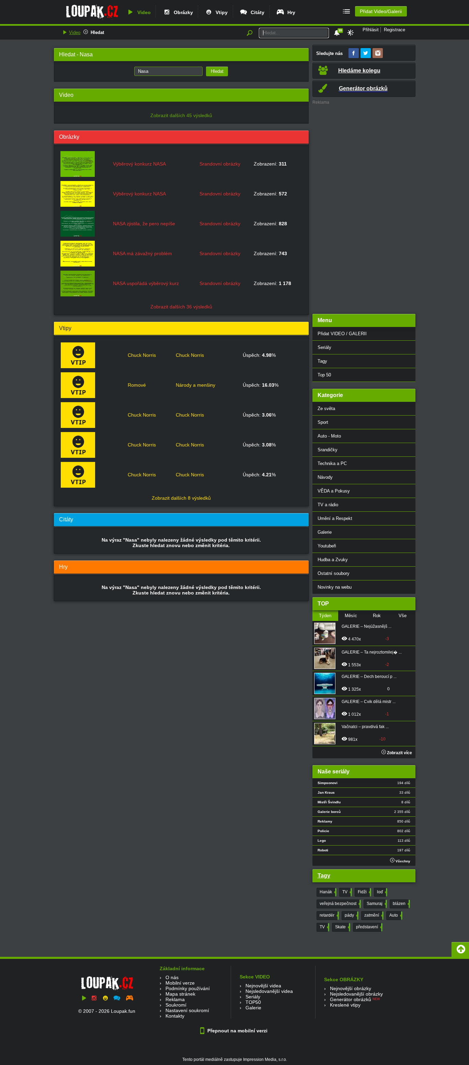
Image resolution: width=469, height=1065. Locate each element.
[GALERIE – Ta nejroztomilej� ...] (327, 658)
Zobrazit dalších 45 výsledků (181, 115)
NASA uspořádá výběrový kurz (146, 283)
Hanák (327, 892)
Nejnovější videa (263, 985)
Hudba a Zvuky (333, 559)
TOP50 (253, 1002)
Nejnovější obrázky (350, 988)
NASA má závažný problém (142, 253)
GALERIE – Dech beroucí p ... (369, 677)
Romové (137, 385)
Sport (323, 422)
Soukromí (175, 1005)
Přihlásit (371, 29)
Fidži (364, 892)
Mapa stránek (180, 994)
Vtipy (220, 12)
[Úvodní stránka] (91, 19)
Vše (403, 615)
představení (368, 927)
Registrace (394, 29)
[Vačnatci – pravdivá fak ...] (327, 733)
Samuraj (376, 903)
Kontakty (174, 1016)
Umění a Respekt (335, 518)
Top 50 (324, 374)
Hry (290, 12)
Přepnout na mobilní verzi (236, 1030)
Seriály (324, 347)
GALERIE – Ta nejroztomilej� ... (372, 652)
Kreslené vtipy (345, 1005)
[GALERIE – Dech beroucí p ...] (327, 683)
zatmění (373, 915)
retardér (329, 915)
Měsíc (351, 615)
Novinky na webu (335, 587)
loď (381, 892)
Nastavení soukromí (187, 1010)
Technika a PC (332, 463)
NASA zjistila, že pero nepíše (144, 223)
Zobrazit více (399, 753)
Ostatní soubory (334, 573)
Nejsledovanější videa (269, 991)
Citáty (256, 12)
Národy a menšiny (195, 385)
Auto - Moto (329, 436)
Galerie (325, 532)
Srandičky (328, 449)
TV (346, 892)
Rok (377, 615)
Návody (325, 477)
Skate (342, 927)
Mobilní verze (180, 983)
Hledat (97, 32)
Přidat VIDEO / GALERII (342, 333)
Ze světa (326, 408)
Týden (325, 615)
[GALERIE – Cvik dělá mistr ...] (327, 708)
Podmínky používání (187, 988)
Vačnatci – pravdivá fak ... (365, 727)
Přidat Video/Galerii (381, 11)
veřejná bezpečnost (339, 903)
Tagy (322, 361)
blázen (401, 903)
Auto (395, 915)
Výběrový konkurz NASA (139, 164)
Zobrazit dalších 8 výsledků (181, 498)
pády (351, 915)
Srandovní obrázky (219, 164)
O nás (172, 977)
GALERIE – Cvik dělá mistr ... (369, 702)
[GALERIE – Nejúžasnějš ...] (327, 633)
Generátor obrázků (350, 999)
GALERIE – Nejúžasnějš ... (366, 626)
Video (143, 12)
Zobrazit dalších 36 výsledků (181, 306)
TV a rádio (328, 504)
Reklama (175, 999)
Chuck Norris (142, 355)
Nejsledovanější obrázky (356, 994)
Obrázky (182, 12)
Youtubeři (327, 545)
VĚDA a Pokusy (334, 491)
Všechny (402, 861)
